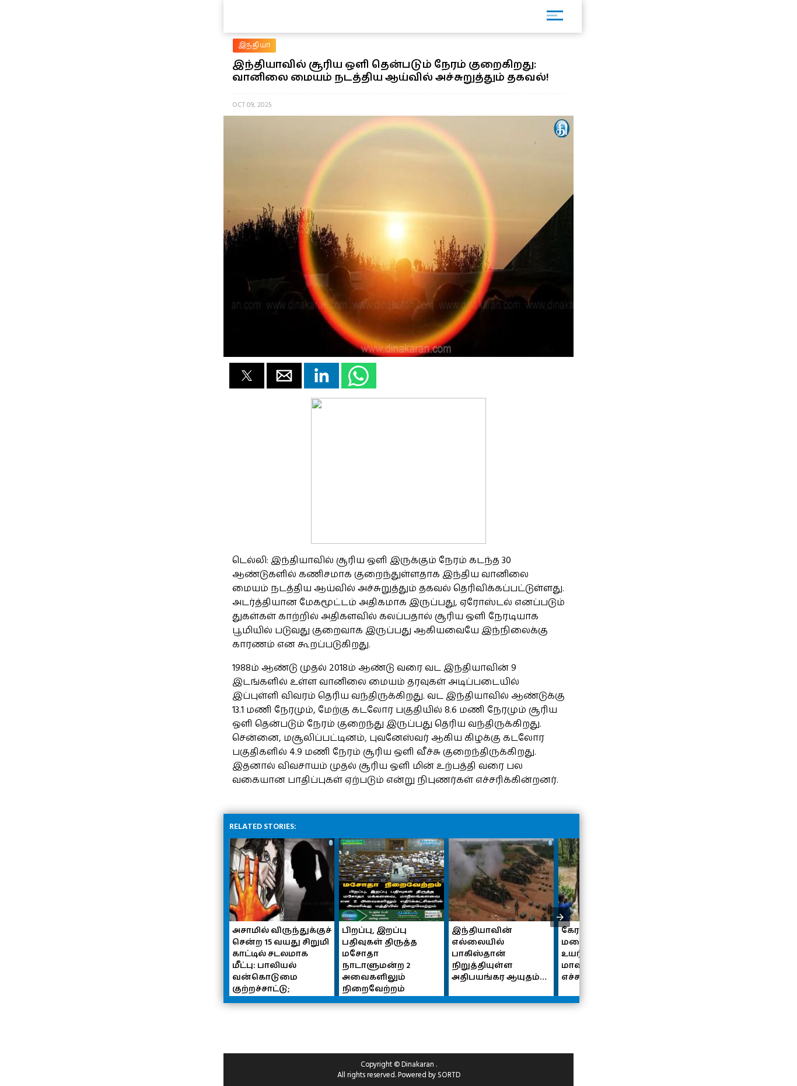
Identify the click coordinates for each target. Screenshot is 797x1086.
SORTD (449, 1075)
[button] (246, 375)
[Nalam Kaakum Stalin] (398, 541)
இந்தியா (254, 45)
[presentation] (560, 917)
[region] (316, 1023)
